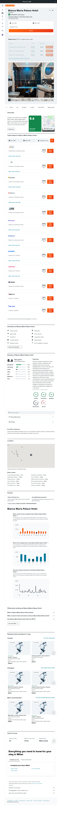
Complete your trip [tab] (14, 759)
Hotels (16, 800)
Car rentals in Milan (35, 768)
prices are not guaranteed (37, 783)
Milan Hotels (46, 800)
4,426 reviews (20, 14)
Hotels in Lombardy (38, 800)
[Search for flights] (2, 10)
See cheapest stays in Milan (48, 667)
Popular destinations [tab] (26, 759)
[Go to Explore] (2, 23)
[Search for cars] (2, 16)
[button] (55, 1)
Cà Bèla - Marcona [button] (12, 657)
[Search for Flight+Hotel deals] (2, 19)
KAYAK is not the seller (14, 787)
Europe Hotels (22, 800)
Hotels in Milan (14, 770)
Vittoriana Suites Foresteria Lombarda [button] (41, 687)
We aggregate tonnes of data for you (18, 790)
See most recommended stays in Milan (45, 697)
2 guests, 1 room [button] (14, 27)
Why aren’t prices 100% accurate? (17, 793)
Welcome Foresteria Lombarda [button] (15, 687)
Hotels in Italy (29, 800)
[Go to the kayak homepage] (10, 5)
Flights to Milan (14, 768)
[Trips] (2, 30)
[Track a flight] (2, 26)
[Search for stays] (2, 13)
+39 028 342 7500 (13, 18)
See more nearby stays (49, 638)
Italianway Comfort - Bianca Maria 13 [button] (41, 655)
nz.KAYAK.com (10, 800)
